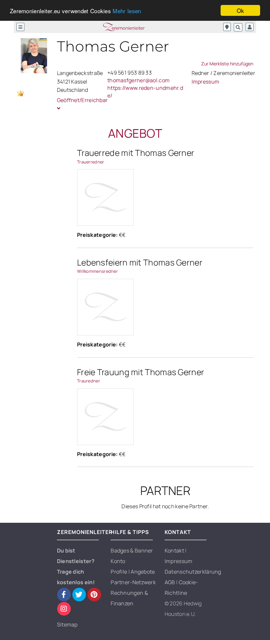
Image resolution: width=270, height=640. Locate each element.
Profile (119, 571)
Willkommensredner (97, 271)
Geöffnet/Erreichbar (79, 100)
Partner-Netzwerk (133, 582)
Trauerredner (90, 162)
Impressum (206, 81)
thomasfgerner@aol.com (138, 80)
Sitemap (67, 624)
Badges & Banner (132, 550)
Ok (240, 10)
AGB (170, 582)
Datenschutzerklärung (193, 571)
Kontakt (175, 550)
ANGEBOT (135, 133)
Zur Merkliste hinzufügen (227, 63)
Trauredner (88, 381)
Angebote (143, 571)
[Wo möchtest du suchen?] (227, 27)
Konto (118, 561)
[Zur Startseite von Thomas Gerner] (34, 56)
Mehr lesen (127, 11)
